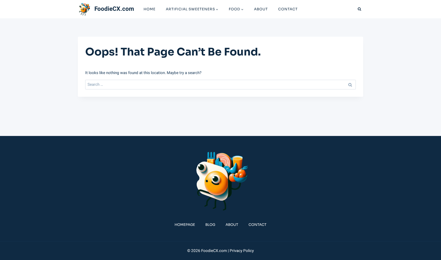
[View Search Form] (359, 9)
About (261, 9)
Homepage (185, 224)
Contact (288, 9)
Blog (210, 224)
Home (149, 9)
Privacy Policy (242, 251)
